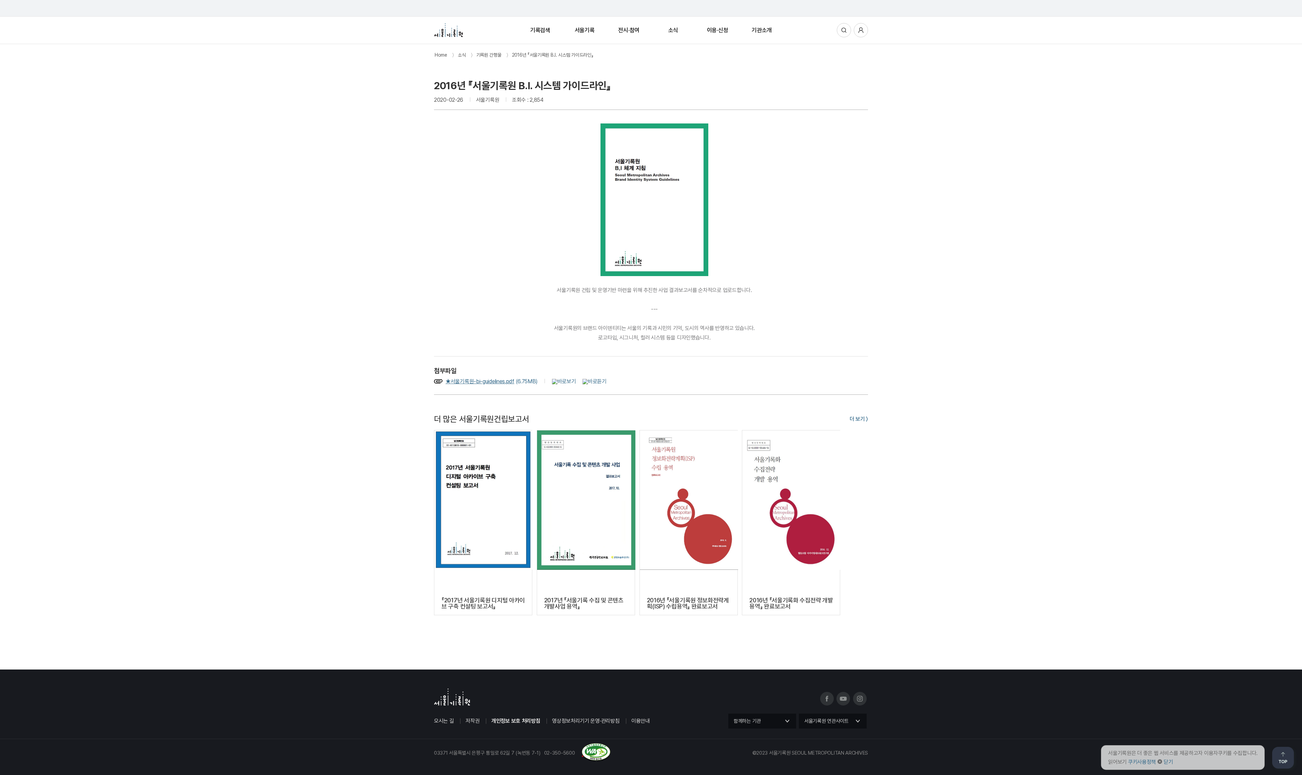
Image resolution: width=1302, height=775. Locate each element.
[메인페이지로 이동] (448, 30)
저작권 (472, 721)
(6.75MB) (492, 381)
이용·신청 (717, 30)
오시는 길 (444, 721)
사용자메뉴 (861, 30)
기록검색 (540, 30)
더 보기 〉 (859, 419)
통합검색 (844, 30)
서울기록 (585, 30)
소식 (673, 30)
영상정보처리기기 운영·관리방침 (585, 721)
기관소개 (762, 30)
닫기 (1168, 762)
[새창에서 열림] (558, 381)
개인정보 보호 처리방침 (515, 721)
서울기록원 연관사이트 (826, 721)
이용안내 (640, 721)
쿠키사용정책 (1142, 762)
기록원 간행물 (488, 55)
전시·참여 (628, 30)
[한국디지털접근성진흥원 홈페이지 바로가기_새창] (522, 759)
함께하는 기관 (747, 721)
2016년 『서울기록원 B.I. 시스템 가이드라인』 (552, 55)
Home (441, 55)
